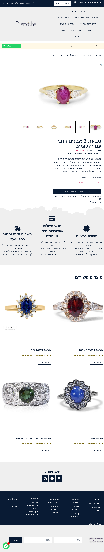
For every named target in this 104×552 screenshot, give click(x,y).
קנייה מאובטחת (74, 514)
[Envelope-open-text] (45, 478)
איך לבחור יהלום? (94, 524)
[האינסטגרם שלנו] (12, 3)
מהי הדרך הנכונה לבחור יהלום (31, 505)
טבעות (83, 182)
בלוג (63, 30)
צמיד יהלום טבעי (67, 24)
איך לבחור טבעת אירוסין (31, 513)
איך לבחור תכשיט (12, 500)
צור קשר (13, 506)
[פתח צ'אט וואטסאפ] (6, 545)
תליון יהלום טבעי (89, 24)
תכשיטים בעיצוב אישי (53, 500)
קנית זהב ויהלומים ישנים (54, 509)
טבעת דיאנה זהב (41, 350)
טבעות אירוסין (79, 11)
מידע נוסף (96, 362)
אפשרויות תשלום (95, 509)
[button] (101, 65)
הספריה (78, 36)
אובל (78, 182)
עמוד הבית (98, 55)
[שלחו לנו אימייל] (8, 3)
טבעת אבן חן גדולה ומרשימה (33, 438)
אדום (99, 182)
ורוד (95, 182)
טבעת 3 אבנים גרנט (91, 350)
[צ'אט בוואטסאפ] (4, 3)
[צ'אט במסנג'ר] (16, 3)
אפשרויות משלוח (75, 500)
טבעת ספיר (96, 438)
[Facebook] (52, 478)
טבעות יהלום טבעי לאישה (88, 17)
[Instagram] (59, 478)
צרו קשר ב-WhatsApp (11, 46)
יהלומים (91, 30)
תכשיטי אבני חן (76, 30)
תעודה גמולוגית (75, 507)
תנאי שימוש (94, 503)
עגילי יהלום (64, 17)
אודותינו (96, 499)
